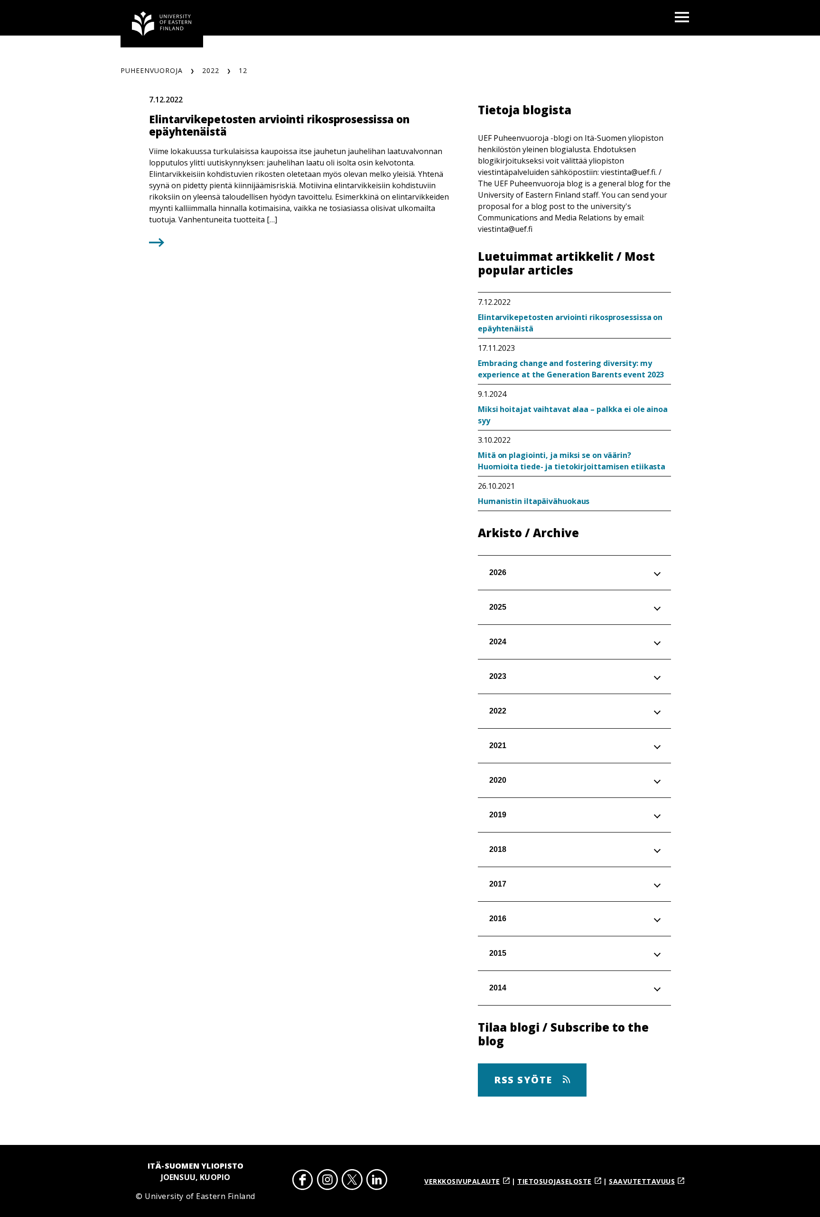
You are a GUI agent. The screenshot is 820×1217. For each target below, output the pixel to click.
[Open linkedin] (376, 1181)
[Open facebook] (302, 1181)
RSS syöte (524, 1079)
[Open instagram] (327, 1181)
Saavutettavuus (642, 1181)
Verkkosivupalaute (462, 1181)
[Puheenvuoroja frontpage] (162, 23)
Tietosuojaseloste (554, 1181)
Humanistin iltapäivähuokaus (533, 501)
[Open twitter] (352, 1181)
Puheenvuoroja (152, 70)
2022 (210, 70)
